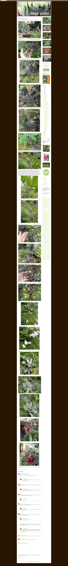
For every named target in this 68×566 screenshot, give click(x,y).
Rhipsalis (45, 246)
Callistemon (48, 203)
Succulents (44, 252)
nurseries (44, 236)
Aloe (45, 198)
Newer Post (19, 556)
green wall (44, 221)
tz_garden (44, 181)
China (49, 204)
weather (49, 257)
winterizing (44, 259)
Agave (44, 198)
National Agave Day (45, 233)
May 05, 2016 (29, 473)
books (49, 201)
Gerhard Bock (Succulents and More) (23, 473)
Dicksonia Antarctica (48, 207)
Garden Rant (44, 184)
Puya (45, 245)
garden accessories (45, 214)
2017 (43, 93)
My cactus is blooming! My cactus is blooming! (46, 110)
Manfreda (49, 229)
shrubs (49, 249)
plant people (47, 243)
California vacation (45, 203)
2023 (43, 88)
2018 (43, 92)
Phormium (44, 242)
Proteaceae (44, 245)
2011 (43, 134)
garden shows (46, 219)
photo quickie (46, 242)
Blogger (40, 561)
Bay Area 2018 (45, 200)
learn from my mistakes (46, 227)
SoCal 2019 (44, 251)
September (45, 97)
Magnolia (43, 229)
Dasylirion (49, 206)
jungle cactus (44, 226)
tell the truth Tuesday (48, 253)
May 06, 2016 (27, 508)
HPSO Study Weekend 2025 (47, 224)
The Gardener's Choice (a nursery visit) (46, 122)
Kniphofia (43, 227)
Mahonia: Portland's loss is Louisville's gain (46, 126)
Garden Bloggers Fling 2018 (47, 217)
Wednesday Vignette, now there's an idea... (46, 124)
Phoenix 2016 (48, 241)
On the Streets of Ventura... (46, 125)
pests (45, 241)
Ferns (49, 212)
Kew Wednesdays (47, 226)
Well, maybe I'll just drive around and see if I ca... (46, 108)
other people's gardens (46, 239)
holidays (49, 222)
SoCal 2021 (46, 251)
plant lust (45, 243)
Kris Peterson (21, 503)
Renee (20, 513)
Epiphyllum (49, 209)
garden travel (45, 220)
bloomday (46, 201)
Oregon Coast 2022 (46, 238)
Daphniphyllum (46, 206)
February (45, 129)
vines (47, 257)
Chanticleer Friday (46, 204)
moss (44, 230)
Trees (47, 254)
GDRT (47, 220)
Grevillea (46, 221)
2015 (43, 131)
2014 (43, 132)
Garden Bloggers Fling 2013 (45, 215)
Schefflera (49, 248)
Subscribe (46, 69)
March (44, 128)
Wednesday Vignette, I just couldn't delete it (46, 113)
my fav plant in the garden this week (46, 231)
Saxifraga (47, 248)
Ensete (46, 209)
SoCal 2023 (49, 251)
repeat (43, 246)
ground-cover (48, 221)
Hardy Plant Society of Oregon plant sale (26, 39)
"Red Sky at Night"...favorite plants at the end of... (46, 104)
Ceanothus (44, 204)
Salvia (46, 247)
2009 (43, 136)
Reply (20, 476)
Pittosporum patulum (27, 40)
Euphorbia (46, 210)
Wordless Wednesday (48, 259)
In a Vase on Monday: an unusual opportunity (46, 103)
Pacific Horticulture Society (45, 240)
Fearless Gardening (46, 212)
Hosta (49, 223)
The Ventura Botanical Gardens (47, 116)
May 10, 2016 (23, 542)
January (44, 130)
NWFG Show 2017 (48, 236)
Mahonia (46, 229)
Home (29, 556)
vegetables (44, 256)
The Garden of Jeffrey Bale (46, 105)
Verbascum (47, 256)
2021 (43, 90)
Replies (21, 477)
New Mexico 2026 (46, 234)
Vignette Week (45, 257)
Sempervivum (44, 249)
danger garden (23, 508)
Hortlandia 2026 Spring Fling (45, 223)
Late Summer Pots (45, 180)
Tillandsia (45, 254)
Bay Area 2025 (48, 200)
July (44, 99)
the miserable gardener (45, 178)
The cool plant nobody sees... (46, 123)
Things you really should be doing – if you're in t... (46, 101)
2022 (43, 89)
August (44, 98)
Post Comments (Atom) (23, 557)
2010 (43, 135)
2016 (43, 94)
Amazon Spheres (48, 198)
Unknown (21, 542)
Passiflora (44, 241)
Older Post (39, 556)
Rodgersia (47, 246)
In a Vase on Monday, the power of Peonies (46, 115)
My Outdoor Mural (45, 183)
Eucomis (43, 210)
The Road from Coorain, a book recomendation (46, 117)
